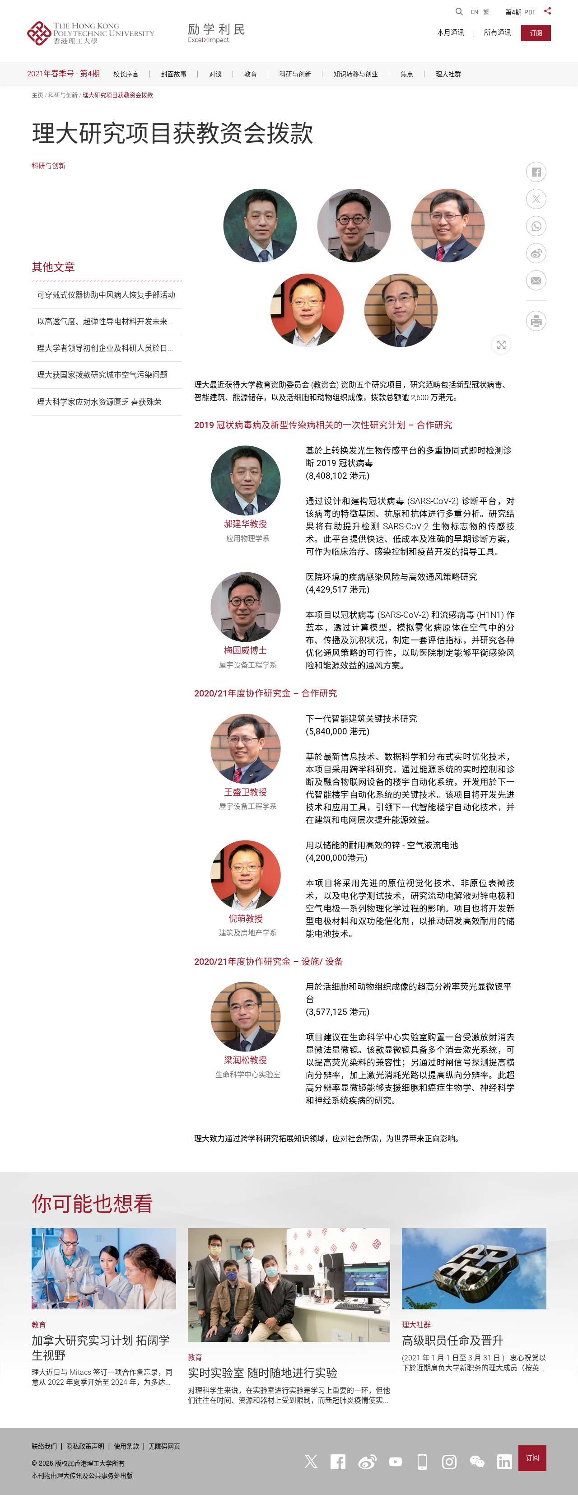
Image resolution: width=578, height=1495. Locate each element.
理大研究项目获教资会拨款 (118, 95)
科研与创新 (63, 95)
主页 (37, 95)
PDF (530, 12)
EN (474, 12)
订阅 (536, 33)
